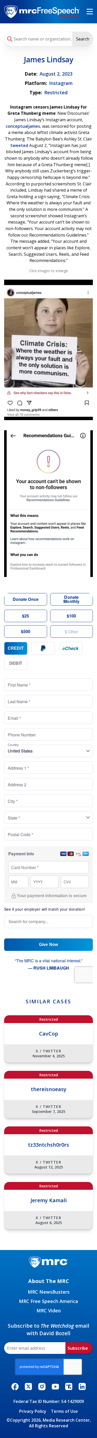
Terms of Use (64, 1411)
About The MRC (48, 1281)
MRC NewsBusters (49, 1292)
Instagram (61, 83)
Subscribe (78, 1348)
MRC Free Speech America (48, 1301)
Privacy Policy (32, 1411)
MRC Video (48, 1310)
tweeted (19, 145)
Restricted (56, 92)
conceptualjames (23, 126)
